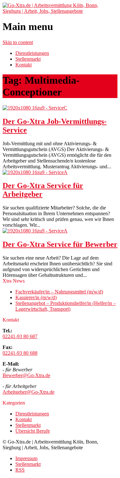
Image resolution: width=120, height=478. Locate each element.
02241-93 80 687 (20, 336)
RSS (20, 470)
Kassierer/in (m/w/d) (36, 297)
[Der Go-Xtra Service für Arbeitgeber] (35, 172)
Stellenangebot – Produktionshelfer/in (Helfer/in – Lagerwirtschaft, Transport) (65, 306)
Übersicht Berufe (32, 431)
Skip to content (18, 42)
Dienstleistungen (32, 53)
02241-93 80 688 (20, 353)
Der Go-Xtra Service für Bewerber (60, 244)
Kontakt (23, 64)
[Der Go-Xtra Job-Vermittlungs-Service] (35, 107)
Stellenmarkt (28, 59)
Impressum (26, 458)
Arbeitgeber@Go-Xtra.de (28, 392)
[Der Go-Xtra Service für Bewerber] (35, 230)
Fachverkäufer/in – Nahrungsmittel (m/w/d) (59, 291)
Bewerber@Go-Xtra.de (26, 375)
